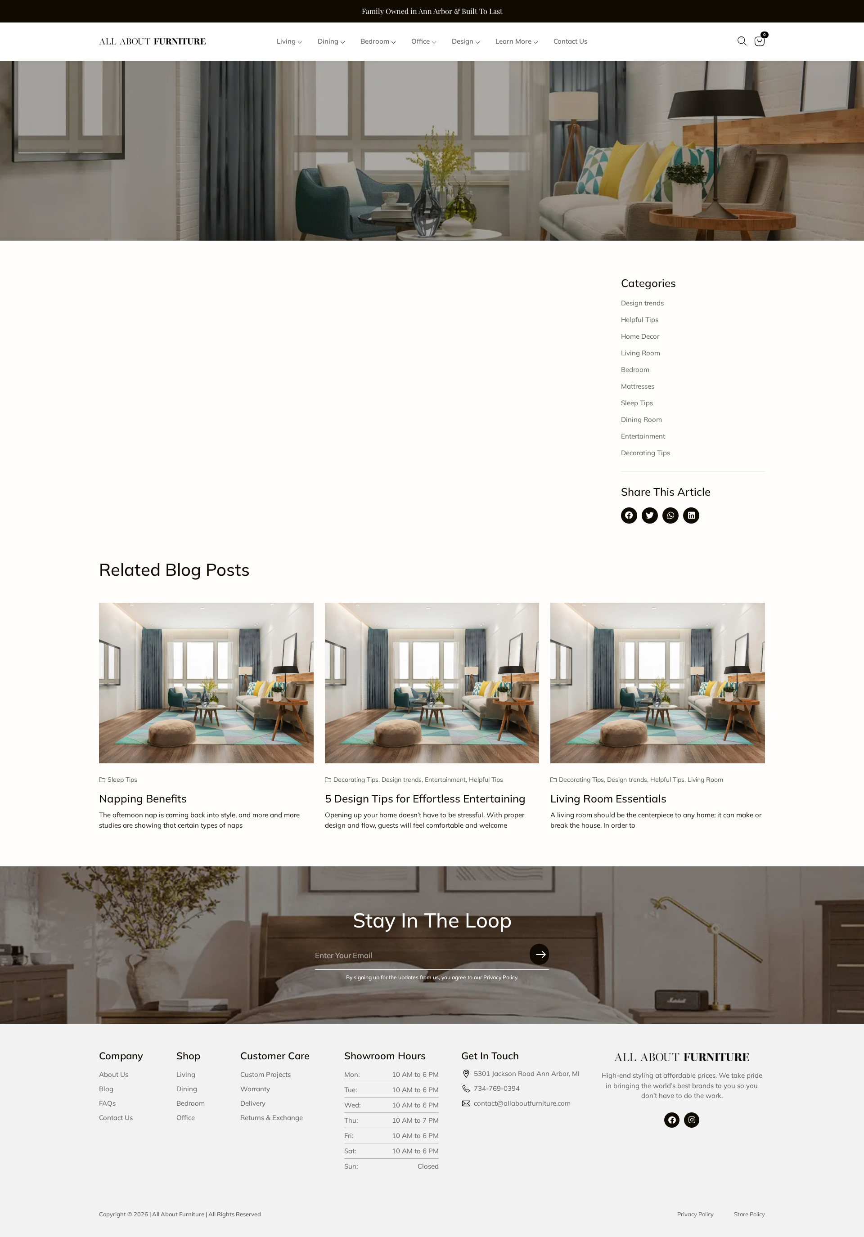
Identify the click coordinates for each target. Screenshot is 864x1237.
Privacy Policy (695, 1214)
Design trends (642, 303)
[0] (759, 47)
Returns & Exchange (271, 1117)
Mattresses (637, 386)
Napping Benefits (143, 798)
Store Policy (749, 1214)
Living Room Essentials (608, 798)
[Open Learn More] (536, 41)
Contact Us (116, 1117)
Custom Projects (265, 1074)
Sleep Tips (637, 403)
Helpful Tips (639, 319)
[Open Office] (434, 41)
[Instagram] (691, 1120)
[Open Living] (300, 41)
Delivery (253, 1103)
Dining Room (641, 419)
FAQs (107, 1103)
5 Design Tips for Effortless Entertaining (425, 798)
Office (185, 1117)
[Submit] (539, 954)
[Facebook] (672, 1120)
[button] (629, 515)
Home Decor (640, 336)
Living (185, 1074)
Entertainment (643, 436)
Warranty (255, 1089)
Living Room (640, 353)
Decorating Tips (645, 452)
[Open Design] (478, 41)
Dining (186, 1089)
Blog (106, 1089)
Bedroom (635, 369)
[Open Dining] (343, 41)
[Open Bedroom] (394, 41)
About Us (113, 1074)
